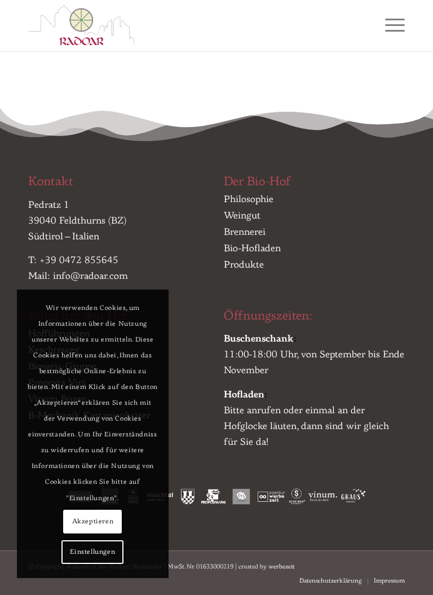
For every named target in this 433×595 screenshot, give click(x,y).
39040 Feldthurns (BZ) (77, 221)
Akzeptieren (93, 521)
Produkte (244, 265)
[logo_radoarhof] (83, 25)
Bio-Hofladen (252, 248)
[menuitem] (389, 25)
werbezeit (281, 567)
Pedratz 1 (48, 205)
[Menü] (389, 25)
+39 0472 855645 (78, 260)
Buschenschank (259, 339)
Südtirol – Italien (63, 237)
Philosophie (248, 199)
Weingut (242, 216)
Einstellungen (92, 552)
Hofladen (244, 395)
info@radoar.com (90, 276)
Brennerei (245, 232)
